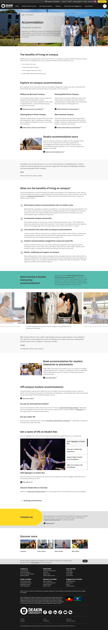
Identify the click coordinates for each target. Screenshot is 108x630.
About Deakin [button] (89, 6)
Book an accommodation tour (55, 152)
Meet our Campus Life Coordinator (75, 466)
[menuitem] (92, 2)
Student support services (49, 575)
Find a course (41, 551)
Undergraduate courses (25, 583)
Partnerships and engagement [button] (73, 6)
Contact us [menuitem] (102, 1)
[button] (23, 308)
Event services (69, 583)
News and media (70, 586)
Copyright (22, 621)
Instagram (50, 612)
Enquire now (50, 523)
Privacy (45, 619)
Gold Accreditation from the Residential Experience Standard (69, 276)
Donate (68, 584)
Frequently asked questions (49, 570)
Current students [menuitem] (77, 1)
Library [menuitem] (63, 1)
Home (23, 15)
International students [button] (45, 6)
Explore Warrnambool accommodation (68, 127)
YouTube (65, 612)
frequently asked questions (35, 196)
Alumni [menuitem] (85, 1)
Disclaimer (68, 619)
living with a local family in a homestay (58, 420)
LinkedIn (55, 612)
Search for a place (28, 398)
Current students (24, 570)
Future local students (25, 572)
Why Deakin (75, 551)
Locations (23, 551)
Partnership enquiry (70, 581)
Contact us (45, 572)
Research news (46, 586)
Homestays (79, 409)
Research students (24, 575)
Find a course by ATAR (25, 581)
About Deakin (59, 551)
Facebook (45, 612)
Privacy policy (35, 562)
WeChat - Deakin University (70, 612)
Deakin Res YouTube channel (36, 491)
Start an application (24, 586)
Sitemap (22, 619)
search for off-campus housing (69, 407)
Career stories (69, 575)
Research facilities (47, 584)
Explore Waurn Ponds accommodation (34, 127)
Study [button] (17, 6)
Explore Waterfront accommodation (68, 109)
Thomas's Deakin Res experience (74, 450)
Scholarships (69, 570)
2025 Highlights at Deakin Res (76, 442)
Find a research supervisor (49, 583)
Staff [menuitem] (69, 1)
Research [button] (58, 6)
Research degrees (47, 581)
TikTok (60, 612)
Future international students (27, 574)
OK (85, 561)
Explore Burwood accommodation (33, 109)
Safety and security (70, 621)
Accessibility (46, 621)
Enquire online (46, 574)
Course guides (69, 572)
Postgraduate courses (25, 584)
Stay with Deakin (51, 378)
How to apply (69, 574)
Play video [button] (26, 482)
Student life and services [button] (29, 6)
